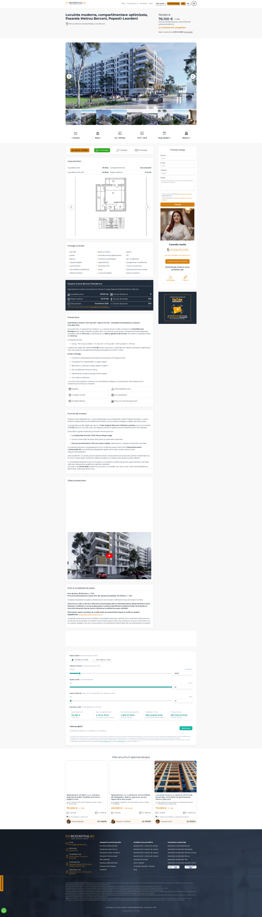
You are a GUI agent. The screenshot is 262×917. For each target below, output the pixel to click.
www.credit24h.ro (105, 751)
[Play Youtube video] (109, 555)
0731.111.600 (120, 751)
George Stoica (166, 831)
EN (188, 4)
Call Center (160, 4)
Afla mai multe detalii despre (89, 307)
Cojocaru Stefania (123, 831)
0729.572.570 (179, 250)
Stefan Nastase (78, 831)
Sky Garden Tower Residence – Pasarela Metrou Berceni (173, 826)
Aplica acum (186, 738)
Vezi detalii (188, 32)
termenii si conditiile (185, 194)
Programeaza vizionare (177, 261)
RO (183, 4)
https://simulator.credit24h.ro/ (91, 615)
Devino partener (2, 883)
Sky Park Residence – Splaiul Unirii (78, 826)
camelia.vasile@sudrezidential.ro (177, 255)
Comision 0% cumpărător (173, 28)
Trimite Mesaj (173, 4)
